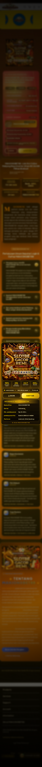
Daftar (30, 396)
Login (11, 396)
